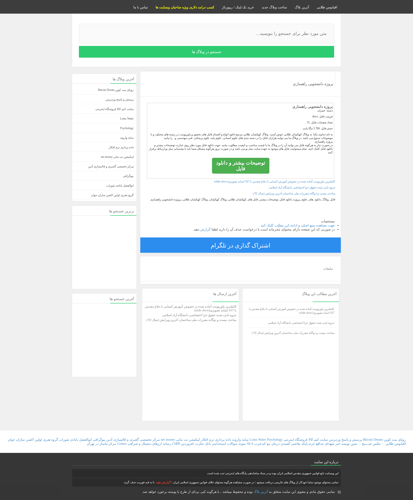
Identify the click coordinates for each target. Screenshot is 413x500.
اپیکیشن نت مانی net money (117, 157)
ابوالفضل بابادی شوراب (120, 185)
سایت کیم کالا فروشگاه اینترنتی (114, 109)
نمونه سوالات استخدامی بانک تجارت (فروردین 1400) (209, 443)
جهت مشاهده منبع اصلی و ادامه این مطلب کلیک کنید (298, 225)
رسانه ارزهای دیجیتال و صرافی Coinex (144, 443)
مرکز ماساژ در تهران (101, 443)
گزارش (205, 229)
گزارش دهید (163, 482)
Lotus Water (127, 118)
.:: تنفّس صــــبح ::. (371, 443)
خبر (337, 443)
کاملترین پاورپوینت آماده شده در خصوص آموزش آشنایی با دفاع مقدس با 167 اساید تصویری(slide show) (274, 181)
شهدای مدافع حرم (321, 443)
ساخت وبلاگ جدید (274, 7)
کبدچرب (260, 443)
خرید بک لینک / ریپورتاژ (238, 7)
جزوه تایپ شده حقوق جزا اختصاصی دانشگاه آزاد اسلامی (302, 187)
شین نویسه (349, 443)
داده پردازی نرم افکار (121, 147)
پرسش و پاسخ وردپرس (120, 99)
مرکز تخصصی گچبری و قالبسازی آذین (111, 166)
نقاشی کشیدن (290, 443)
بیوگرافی (128, 176)
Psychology (127, 128)
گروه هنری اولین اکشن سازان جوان (112, 195)
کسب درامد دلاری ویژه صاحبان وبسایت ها (185, 7)
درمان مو (273, 443)
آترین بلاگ (302, 7)
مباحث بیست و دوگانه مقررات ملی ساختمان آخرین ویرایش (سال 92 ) (294, 193)
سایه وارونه (127, 137)
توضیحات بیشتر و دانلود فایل (240, 165)
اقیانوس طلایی (327, 7)
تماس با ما (140, 7)
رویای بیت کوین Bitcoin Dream (116, 90)
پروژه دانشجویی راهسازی (313, 84)
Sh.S (250, 443)
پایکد (304, 443)
